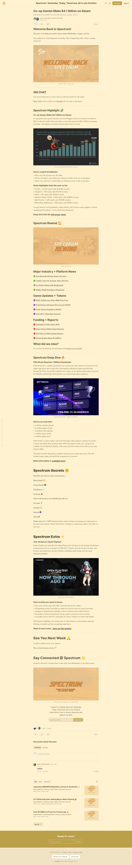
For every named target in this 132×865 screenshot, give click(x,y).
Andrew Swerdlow (46, 804)
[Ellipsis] (97, 764)
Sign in (126, 3)
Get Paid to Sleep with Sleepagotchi (49, 285)
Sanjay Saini (43, 18)
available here (58, 461)
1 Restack (49, 728)
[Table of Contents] (2, 432)
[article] (66, 790)
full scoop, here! (58, 214)
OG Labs (36, 503)
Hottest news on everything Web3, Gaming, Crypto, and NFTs (52, 814)
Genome (36, 507)
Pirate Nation (38, 485)
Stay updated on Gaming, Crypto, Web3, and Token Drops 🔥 (52, 789)
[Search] (106, 3)
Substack (57, 861)
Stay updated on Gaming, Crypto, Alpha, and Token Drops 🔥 (52, 802)
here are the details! (62, 628)
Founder (59, 101)
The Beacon (37, 489)
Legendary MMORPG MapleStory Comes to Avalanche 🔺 (56, 787)
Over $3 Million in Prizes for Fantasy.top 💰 (51, 812)
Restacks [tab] (45, 747)
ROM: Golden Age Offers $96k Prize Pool (52, 300)
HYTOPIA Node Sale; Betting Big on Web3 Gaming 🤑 (55, 799)
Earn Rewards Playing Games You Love (51, 276)
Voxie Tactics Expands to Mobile (48, 309)
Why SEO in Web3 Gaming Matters (49, 333)
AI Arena (36, 494)
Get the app (74, 857)
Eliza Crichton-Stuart (56, 18)
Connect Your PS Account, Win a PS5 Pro (52, 280)
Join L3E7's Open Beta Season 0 (48, 314)
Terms (69, 852)
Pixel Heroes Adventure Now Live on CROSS (53, 305)
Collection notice (78, 852)
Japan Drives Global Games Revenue (50, 329)
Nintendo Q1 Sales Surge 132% (48, 324)
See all (37, 824)
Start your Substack (61, 857)
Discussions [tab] (47, 782)
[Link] (30, 29)
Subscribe (117, 3)
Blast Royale (38, 480)
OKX (35, 516)
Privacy (64, 852)
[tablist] (41, 747)
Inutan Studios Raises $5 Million (48, 338)
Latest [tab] (40, 782)
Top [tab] (35, 782)
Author (39, 766)
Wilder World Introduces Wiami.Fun (50, 290)
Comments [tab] (37, 747)
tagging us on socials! (74, 348)
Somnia (36, 512)
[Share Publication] (110, 3)
